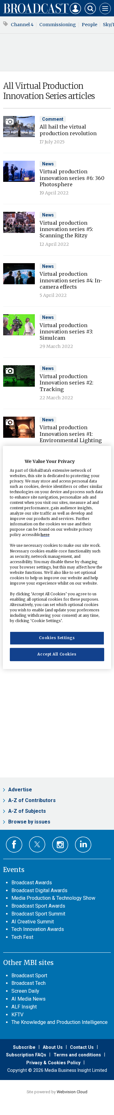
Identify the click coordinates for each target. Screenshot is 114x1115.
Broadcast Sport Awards (38, 906)
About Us (53, 1047)
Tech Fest (22, 937)
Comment (52, 119)
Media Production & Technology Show (53, 898)
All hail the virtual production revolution (68, 130)
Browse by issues (29, 822)
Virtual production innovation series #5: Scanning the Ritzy (66, 229)
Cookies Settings (57, 638)
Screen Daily (25, 991)
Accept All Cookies (56, 654)
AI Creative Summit (32, 922)
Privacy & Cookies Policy (53, 1062)
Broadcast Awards (31, 883)
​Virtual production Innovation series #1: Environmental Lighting (71, 433)
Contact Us (82, 1047)
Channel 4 (22, 24)
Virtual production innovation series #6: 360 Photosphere (72, 178)
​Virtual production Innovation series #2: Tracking (66, 382)
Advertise (20, 790)
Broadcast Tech (28, 983)
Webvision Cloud (72, 1091)
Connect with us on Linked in (83, 844)
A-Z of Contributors (32, 800)
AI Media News (28, 999)
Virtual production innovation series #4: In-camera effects (71, 280)
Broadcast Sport (29, 976)
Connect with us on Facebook (14, 844)
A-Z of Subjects (27, 811)
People (89, 24)
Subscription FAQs (26, 1054)
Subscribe (24, 1047)
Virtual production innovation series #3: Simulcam (66, 331)
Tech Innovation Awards (37, 929)
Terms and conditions (77, 1054)
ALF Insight (24, 1007)
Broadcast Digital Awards (39, 890)
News (48, 163)
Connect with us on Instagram (60, 844)
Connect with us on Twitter (37, 844)
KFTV (17, 1015)
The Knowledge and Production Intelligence (59, 1022)
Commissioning (57, 24)
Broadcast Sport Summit (38, 914)
